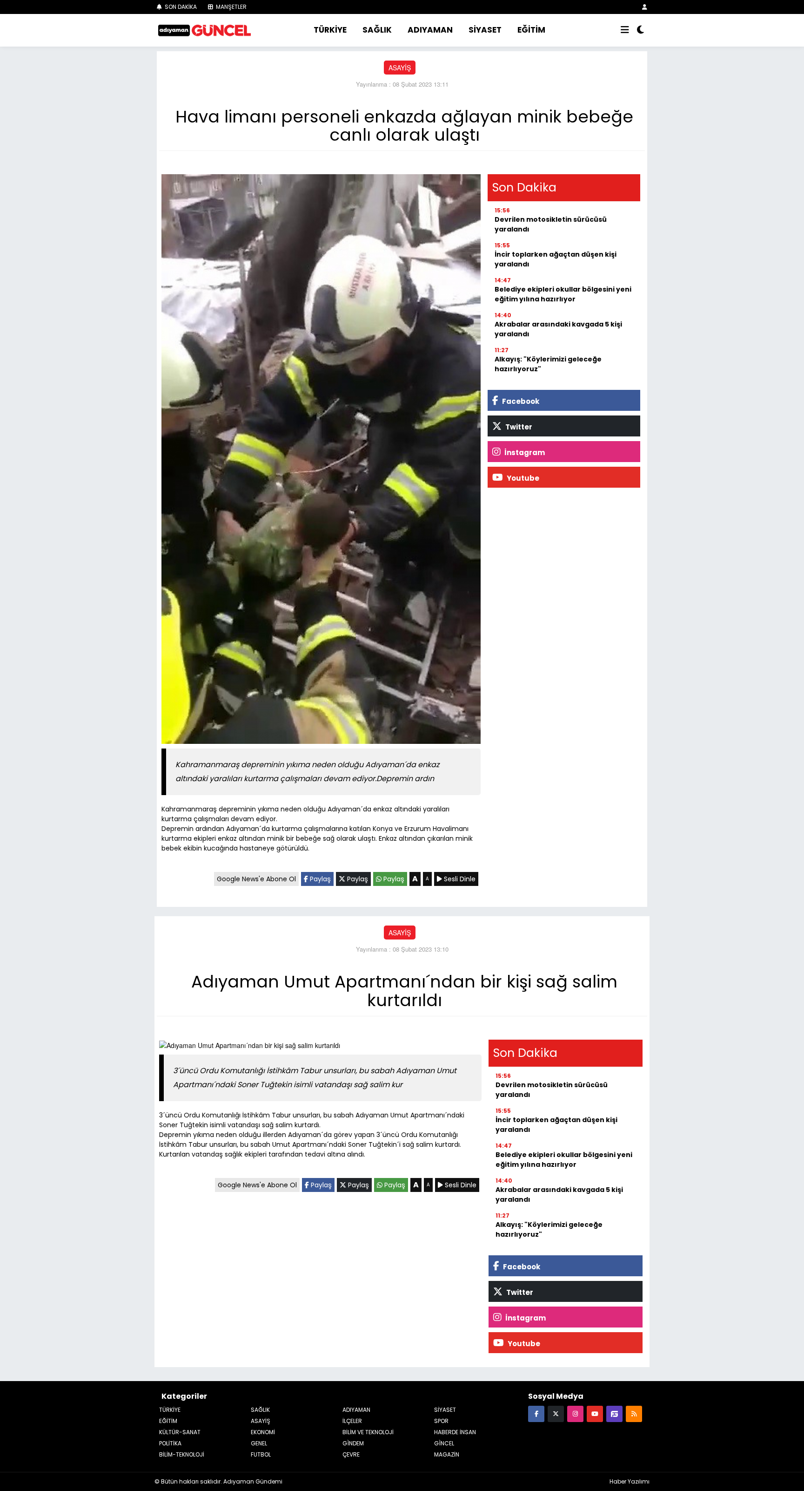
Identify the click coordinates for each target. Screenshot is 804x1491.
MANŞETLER (230, 7)
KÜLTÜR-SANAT (180, 1432)
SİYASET (485, 29)
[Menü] (625, 30)
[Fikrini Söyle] (614, 1413)
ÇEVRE (351, 1454)
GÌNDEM (353, 1443)
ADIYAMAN (430, 29)
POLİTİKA (170, 1443)
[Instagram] (575, 1413)
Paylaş (319, 879)
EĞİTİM (531, 29)
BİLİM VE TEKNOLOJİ (368, 1432)
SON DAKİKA (180, 7)
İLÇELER (352, 1421)
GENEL (259, 1443)
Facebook (520, 401)
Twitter (518, 427)
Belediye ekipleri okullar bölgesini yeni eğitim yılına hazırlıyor (563, 294)
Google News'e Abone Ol (256, 879)
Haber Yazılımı (630, 1481)
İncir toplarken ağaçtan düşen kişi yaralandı (555, 259)
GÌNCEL (444, 1443)
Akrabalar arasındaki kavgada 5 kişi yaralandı (558, 329)
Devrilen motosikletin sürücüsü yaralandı (551, 224)
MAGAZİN (446, 1454)
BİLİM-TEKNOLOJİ (181, 1454)
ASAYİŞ (400, 67)
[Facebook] (536, 1413)
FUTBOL (261, 1454)
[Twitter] (556, 1413)
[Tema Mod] (640, 30)
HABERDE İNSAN (455, 1432)
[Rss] (634, 1413)
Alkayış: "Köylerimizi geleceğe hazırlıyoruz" (548, 364)
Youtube (522, 478)
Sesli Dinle (459, 879)
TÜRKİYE (330, 29)
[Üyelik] (644, 7)
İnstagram (524, 452)
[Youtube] (595, 1413)
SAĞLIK (377, 29)
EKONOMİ (263, 1432)
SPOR (441, 1421)
